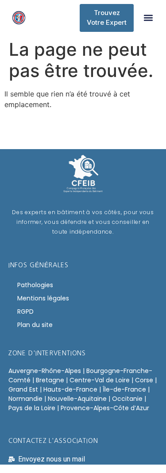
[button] (148, 18)
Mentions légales (43, 298)
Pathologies (35, 285)
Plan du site (35, 324)
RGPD (25, 311)
